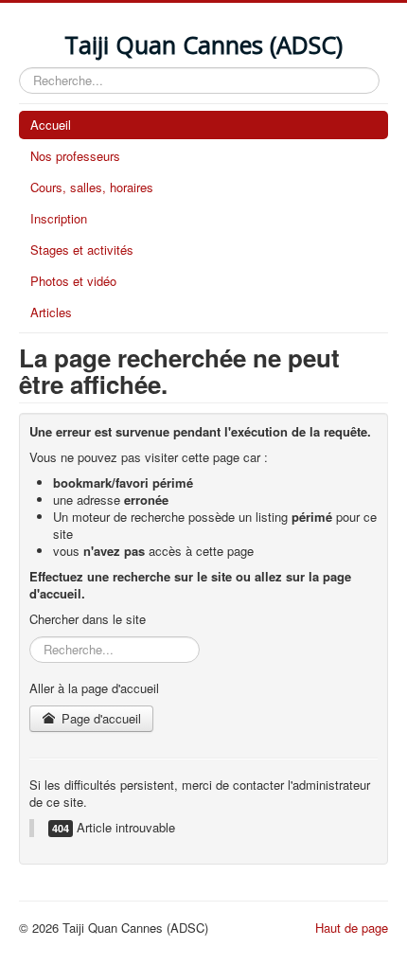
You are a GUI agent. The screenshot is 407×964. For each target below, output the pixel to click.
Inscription (58, 218)
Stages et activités (81, 250)
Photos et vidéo (73, 281)
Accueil (50, 125)
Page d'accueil (99, 718)
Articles (51, 312)
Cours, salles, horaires (91, 187)
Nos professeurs (75, 156)
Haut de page (351, 928)
